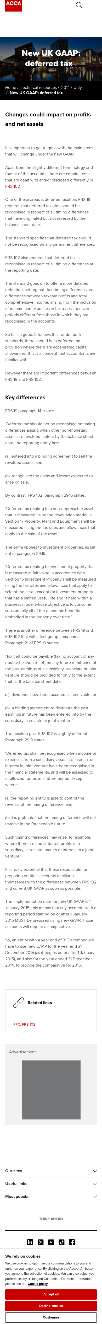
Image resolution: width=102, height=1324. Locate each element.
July (78, 87)
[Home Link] (51, 1218)
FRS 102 (13, 186)
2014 (65, 87)
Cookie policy (38, 1284)
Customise (51, 1317)
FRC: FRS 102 (24, 1024)
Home (10, 87)
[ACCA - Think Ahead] (13, 10)
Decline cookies (51, 1306)
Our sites (13, 1170)
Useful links (16, 1183)
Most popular (17, 1196)
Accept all (50, 1294)
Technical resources (39, 87)
